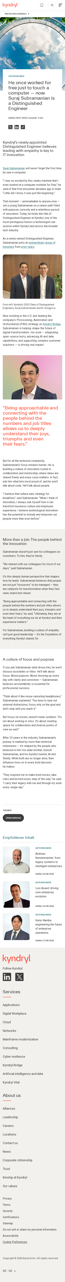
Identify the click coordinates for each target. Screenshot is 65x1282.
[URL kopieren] (23, 127)
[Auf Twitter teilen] (10, 127)
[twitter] (19, 977)
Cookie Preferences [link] (15, 1242)
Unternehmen (16, 76)
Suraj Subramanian (14, 168)
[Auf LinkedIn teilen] (17, 127)
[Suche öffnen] (52, 5)
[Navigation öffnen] (60, 5)
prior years (27, 246)
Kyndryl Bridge (51, 324)
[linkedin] (7, 977)
